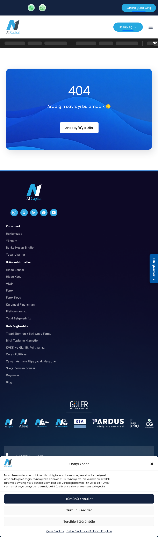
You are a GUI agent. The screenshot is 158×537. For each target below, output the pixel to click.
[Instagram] (14, 212)
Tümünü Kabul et (79, 499)
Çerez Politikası (55, 531)
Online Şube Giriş (139, 8)
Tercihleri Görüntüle (79, 521)
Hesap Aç (125, 27)
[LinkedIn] (34, 212)
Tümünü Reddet (79, 510)
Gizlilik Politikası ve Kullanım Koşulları (89, 531)
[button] (152, 464)
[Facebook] (44, 212)
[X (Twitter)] (24, 212)
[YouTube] (53, 212)
